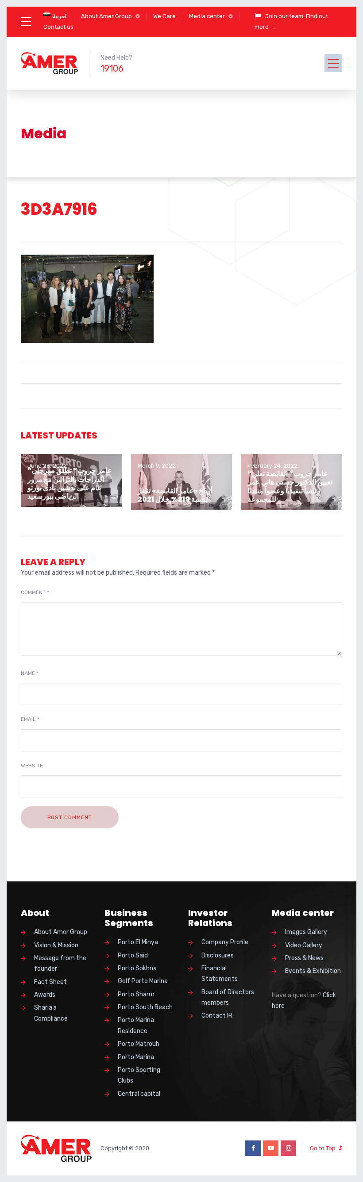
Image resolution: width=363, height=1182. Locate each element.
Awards (44, 995)
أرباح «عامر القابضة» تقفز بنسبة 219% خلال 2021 (175, 495)
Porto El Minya (138, 942)
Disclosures (217, 955)
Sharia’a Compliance (51, 1013)
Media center (207, 16)
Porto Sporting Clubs (139, 1075)
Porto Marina (136, 1057)
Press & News (304, 958)
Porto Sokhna (137, 968)
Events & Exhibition (313, 971)
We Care (164, 16)
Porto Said (133, 955)
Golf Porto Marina (143, 981)
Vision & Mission (56, 945)
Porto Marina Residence (136, 1025)
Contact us (58, 26)
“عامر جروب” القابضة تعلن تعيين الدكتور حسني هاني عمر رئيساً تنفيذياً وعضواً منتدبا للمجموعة (289, 486)
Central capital (139, 1094)
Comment (35, 592)
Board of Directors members (227, 997)
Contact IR (216, 1015)
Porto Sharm (136, 994)
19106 (112, 68)
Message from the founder (60, 963)
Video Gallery (303, 945)
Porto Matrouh (138, 1044)
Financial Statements (219, 974)
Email (30, 719)
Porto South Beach (145, 1007)
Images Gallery (306, 932)
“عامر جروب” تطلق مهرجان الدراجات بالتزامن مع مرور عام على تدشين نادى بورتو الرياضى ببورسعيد (69, 483)
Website (32, 766)
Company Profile (224, 942)
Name (30, 673)
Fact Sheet (50, 982)
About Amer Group (106, 16)
